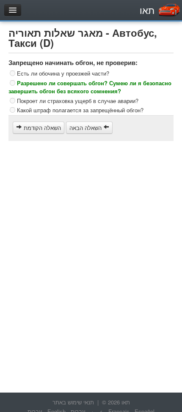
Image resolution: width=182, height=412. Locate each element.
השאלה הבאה (86, 128)
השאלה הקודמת (41, 128)
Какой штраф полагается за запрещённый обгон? (80, 110)
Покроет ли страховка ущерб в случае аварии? (77, 100)
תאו (147, 9)
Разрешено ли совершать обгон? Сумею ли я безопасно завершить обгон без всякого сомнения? (89, 87)
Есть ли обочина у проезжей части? (63, 73)
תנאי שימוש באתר (73, 402)
